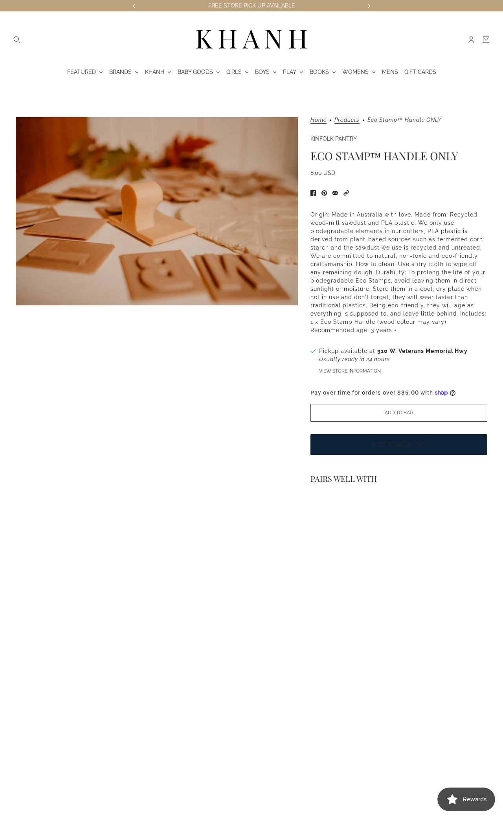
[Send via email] (335, 193)
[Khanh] (251, 39)
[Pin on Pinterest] (324, 193)
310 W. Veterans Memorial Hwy (422, 351)
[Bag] (486, 39)
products (347, 120)
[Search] (17, 39)
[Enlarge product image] (157, 211)
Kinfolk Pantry (333, 139)
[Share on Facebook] (313, 193)
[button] (346, 193)
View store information (350, 371)
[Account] (471, 39)
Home (318, 120)
